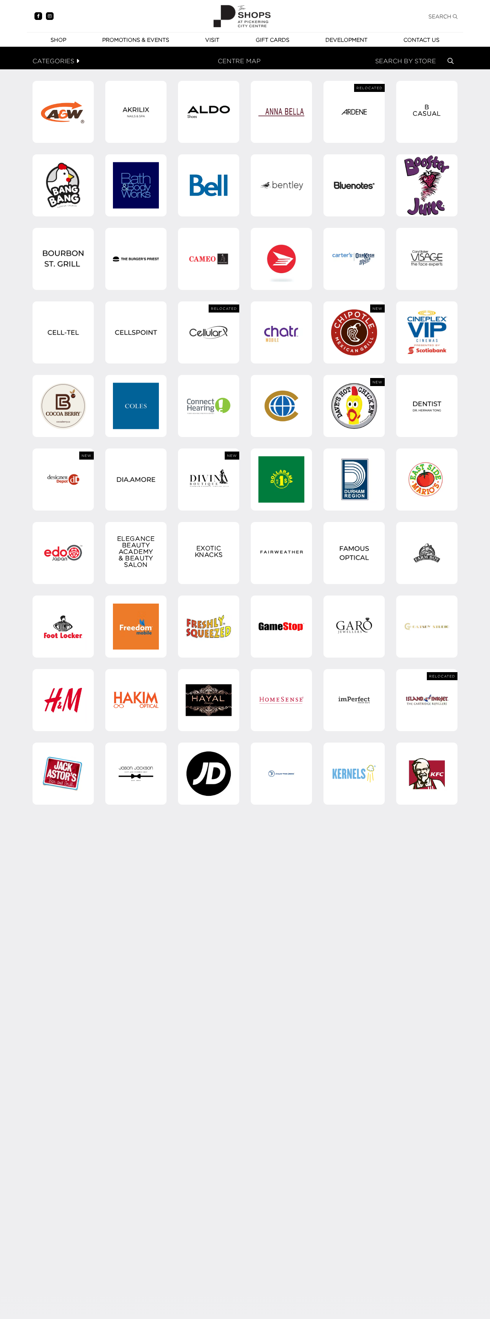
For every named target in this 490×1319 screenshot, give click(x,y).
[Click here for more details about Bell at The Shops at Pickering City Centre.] (208, 185)
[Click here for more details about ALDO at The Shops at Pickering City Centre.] (208, 112)
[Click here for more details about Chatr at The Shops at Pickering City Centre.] (281, 332)
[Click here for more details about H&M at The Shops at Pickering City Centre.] (63, 700)
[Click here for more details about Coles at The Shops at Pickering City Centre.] (136, 406)
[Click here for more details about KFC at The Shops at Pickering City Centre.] (426, 774)
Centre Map (239, 61)
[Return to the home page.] (242, 15)
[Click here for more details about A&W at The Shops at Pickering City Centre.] (63, 112)
